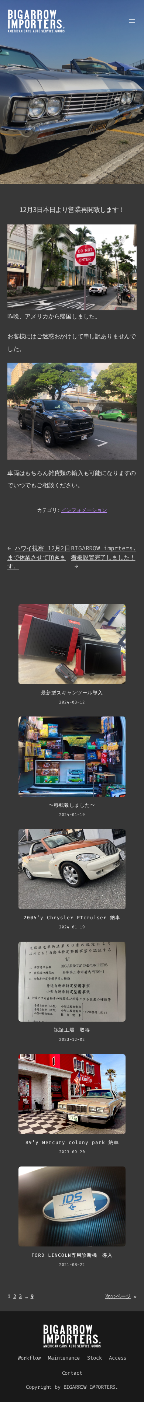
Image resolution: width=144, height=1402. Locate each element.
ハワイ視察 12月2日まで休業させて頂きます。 (38, 557)
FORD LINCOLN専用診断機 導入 (72, 1255)
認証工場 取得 (72, 1030)
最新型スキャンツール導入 (72, 692)
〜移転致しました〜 (72, 805)
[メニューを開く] (132, 21)
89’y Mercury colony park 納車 (72, 1142)
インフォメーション (84, 510)
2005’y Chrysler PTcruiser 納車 (72, 917)
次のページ (121, 1296)
